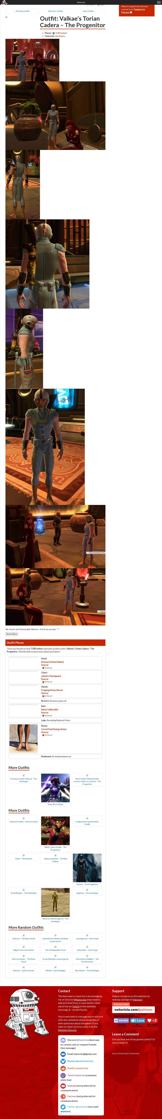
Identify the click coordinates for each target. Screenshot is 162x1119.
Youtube (71, 1085)
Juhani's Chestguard (51, 676)
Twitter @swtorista (77, 1106)
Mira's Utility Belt (49, 710)
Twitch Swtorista (76, 1075)
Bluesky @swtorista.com (80, 1061)
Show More (11, 634)
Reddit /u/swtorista (77, 1068)
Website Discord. (67, 1030)
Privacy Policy (124, 1053)
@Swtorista (80, 999)
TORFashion (61, 33)
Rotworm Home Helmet (52, 662)
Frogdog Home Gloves (52, 690)
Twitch (75, 1006)
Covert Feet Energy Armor (54, 729)
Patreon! (138, 999)
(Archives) (60, 36)
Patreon (71, 1096)
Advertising (134, 1053)
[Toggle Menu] (159, 2)
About (114, 1053)
